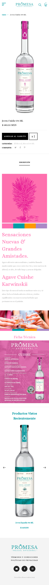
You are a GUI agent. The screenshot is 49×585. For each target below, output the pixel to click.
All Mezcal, (18, 144)
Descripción (24, 162)
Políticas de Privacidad (24, 560)
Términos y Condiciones (24, 557)
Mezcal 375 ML (28, 144)
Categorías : (7, 144)
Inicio (4, 15)
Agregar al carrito (15, 136)
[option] (24, 478)
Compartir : (7, 148)
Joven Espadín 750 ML (24, 523)
